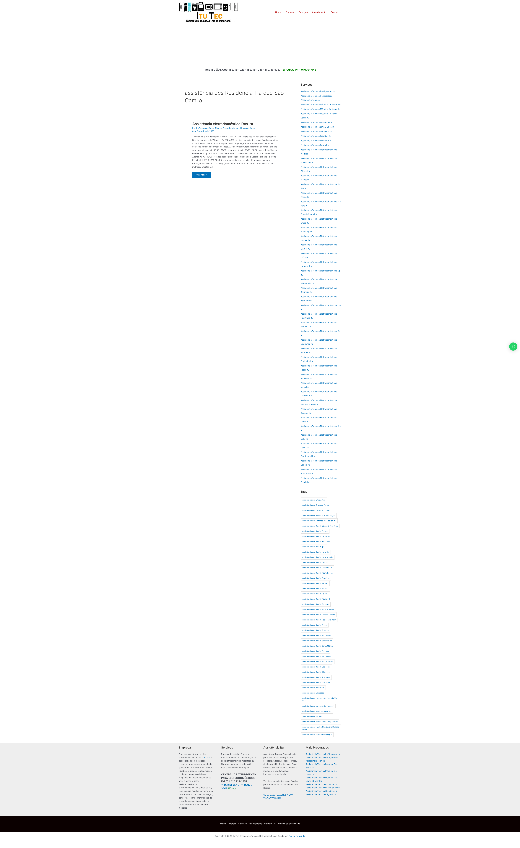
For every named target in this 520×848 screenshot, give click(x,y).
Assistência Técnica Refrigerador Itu (318, 91)
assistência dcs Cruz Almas (313, 500)
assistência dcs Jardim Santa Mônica (317, 646)
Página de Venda (297, 836)
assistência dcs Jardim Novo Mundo (317, 557)
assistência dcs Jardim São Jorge (316, 667)
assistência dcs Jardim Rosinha (315, 630)
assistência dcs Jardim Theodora (316, 677)
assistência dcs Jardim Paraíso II (315, 588)
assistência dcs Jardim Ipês (313, 547)
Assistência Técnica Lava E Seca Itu (317, 126)
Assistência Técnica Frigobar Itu (316, 136)
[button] (513, 346)
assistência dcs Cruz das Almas (315, 505)
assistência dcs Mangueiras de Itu (316, 711)
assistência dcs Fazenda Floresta (316, 510)
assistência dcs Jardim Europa (315, 531)
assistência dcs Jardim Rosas (314, 625)
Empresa (232, 823)
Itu (275, 823)
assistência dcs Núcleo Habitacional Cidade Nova (320, 728)
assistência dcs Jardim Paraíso (315, 583)
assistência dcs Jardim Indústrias (316, 541)
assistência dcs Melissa (312, 716)
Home (223, 823)
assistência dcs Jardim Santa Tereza (317, 661)
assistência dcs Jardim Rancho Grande (318, 615)
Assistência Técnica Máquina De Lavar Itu (320, 109)
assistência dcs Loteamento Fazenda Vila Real (319, 699)
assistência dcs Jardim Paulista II (316, 599)
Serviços (242, 823)
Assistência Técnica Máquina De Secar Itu (321, 104)
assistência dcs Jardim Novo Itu (315, 552)
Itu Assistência (248, 128)
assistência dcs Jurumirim (313, 688)
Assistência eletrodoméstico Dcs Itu (222, 124)
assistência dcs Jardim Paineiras (315, 578)
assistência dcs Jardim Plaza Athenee (318, 609)
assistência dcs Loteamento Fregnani (318, 706)
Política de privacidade (289, 823)
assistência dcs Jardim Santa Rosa (316, 656)
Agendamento (255, 823)
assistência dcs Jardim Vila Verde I (316, 682)
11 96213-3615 (230, 784)
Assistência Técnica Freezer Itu (316, 140)
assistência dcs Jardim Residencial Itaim (319, 620)
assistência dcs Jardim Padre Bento (317, 568)
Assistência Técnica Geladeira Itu (316, 131)
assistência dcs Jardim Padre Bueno (317, 573)
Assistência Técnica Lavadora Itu (316, 122)
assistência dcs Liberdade (313, 693)
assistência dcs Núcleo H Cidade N (317, 735)
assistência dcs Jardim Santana (315, 651)
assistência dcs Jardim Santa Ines (316, 635)
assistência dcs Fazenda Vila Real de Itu (319, 521)
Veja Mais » (203, 175)
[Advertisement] (260, 45)
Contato (268, 823)
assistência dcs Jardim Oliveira (315, 562)
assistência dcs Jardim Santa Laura (317, 641)
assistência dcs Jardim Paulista (315, 594)
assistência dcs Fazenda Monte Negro (318, 515)
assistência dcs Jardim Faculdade (316, 536)
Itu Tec (207, 757)
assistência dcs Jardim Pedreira (315, 604)
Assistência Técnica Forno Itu (315, 145)
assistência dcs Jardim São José (316, 672)
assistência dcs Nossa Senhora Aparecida (320, 721)
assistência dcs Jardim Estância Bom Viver (320, 526)
